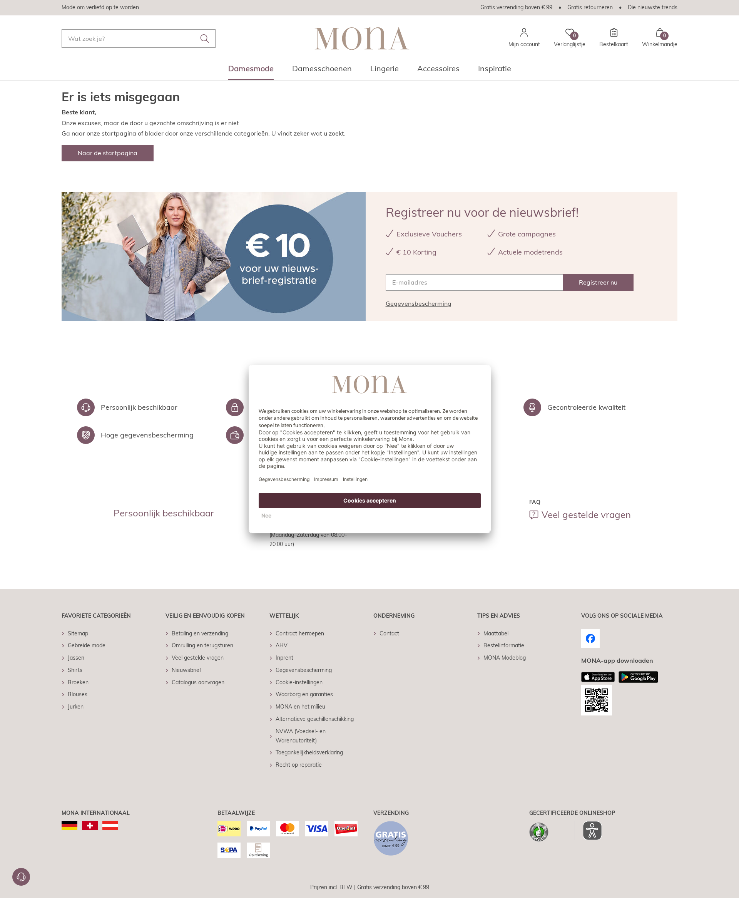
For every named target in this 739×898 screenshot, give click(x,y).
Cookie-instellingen (299, 682)
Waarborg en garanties (304, 694)
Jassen (76, 657)
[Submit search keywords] (205, 38)
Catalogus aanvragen (198, 682)
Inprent (284, 657)
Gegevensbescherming (418, 303)
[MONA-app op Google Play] (638, 677)
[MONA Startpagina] (362, 38)
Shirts (75, 670)
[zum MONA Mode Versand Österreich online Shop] (110, 825)
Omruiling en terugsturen (202, 645)
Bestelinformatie (503, 645)
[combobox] (139, 38)
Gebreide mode (86, 645)
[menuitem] (251, 71)
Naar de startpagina (107, 153)
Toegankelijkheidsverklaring (309, 752)
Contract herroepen (300, 633)
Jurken (76, 706)
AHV (282, 645)
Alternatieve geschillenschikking (315, 718)
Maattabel (495, 633)
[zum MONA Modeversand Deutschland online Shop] (69, 825)
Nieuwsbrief (186, 670)
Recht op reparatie (299, 764)
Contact (389, 633)
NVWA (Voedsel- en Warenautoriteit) (301, 736)
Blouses (77, 694)
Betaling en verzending (200, 633)
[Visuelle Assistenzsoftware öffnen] (588, 830)
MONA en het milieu (300, 706)
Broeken (78, 682)
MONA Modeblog (504, 657)
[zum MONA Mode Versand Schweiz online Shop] (90, 825)
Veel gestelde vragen (586, 514)
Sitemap (78, 633)
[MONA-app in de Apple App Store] (598, 677)
